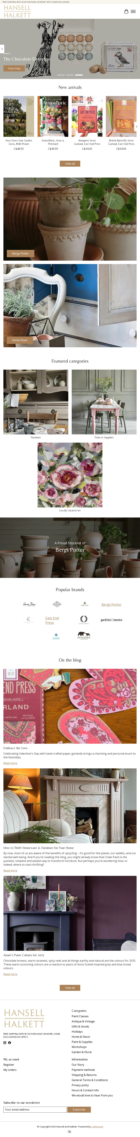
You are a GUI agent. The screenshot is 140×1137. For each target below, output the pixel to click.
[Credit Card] (69, 1132)
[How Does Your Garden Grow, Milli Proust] (18, 116)
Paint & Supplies (104, 437)
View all (70, 163)
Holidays (77, 1031)
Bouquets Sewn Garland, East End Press (87, 142)
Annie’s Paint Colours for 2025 (23, 955)
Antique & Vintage (83, 1021)
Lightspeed (97, 1126)
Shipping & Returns (84, 1075)
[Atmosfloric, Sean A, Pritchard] (53, 116)
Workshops (79, 1047)
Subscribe (79, 1109)
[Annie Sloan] (29, 604)
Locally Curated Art (70, 510)
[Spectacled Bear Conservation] (84, 636)
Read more (10, 763)
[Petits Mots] (111, 620)
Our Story (78, 1065)
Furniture (36, 437)
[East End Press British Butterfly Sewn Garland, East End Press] (121, 116)
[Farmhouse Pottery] (84, 620)
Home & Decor (81, 1037)
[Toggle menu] (133, 11)
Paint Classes (80, 1016)
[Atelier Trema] (57, 604)
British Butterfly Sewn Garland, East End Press (121, 142)
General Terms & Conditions (90, 1080)
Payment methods (83, 1070)
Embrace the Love (15, 748)
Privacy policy (80, 1085)
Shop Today (14, 68)
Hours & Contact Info (85, 1090)
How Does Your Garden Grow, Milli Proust (19, 142)
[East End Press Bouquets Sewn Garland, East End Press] (87, 116)
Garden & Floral (82, 1052)
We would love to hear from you (92, 1095)
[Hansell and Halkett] (17, 11)
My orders (10, 1070)
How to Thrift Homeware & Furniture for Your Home (38, 848)
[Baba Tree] (84, 604)
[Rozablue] (56, 636)
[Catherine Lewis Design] (28, 620)
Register (8, 1065)
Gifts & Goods (80, 1026)
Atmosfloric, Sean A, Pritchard (52, 142)
